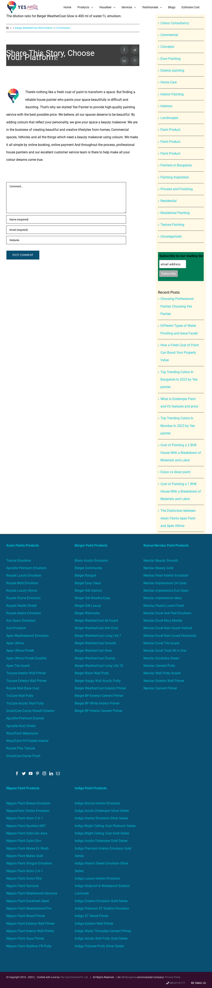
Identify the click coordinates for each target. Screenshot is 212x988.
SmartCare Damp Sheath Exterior (30, 711)
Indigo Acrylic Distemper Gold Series (101, 841)
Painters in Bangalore (176, 165)
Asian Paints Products (22, 545)
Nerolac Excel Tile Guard (161, 643)
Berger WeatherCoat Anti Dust (96, 628)
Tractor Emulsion (18, 561)
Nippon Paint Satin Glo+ (23, 841)
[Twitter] (24, 773)
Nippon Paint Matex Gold (24, 856)
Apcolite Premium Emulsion (26, 568)
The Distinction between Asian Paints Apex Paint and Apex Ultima (178, 518)
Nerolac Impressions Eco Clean (166, 591)
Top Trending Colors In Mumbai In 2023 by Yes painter (177, 425)
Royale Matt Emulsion (22, 583)
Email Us (200, 983)
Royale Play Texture (20, 748)
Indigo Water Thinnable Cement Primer (103, 931)
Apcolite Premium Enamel (25, 718)
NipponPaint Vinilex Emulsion (27, 811)
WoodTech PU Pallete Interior (27, 741)
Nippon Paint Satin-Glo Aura (26, 833)
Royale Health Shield (21, 606)
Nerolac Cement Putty (159, 666)
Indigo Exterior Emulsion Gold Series (101, 901)
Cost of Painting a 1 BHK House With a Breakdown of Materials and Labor (180, 491)
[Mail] (58, 773)
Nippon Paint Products (22, 788)
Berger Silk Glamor (88, 591)
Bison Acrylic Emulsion (91, 561)
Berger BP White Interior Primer (97, 703)
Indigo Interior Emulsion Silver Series (101, 818)
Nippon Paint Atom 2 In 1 (24, 818)
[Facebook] (17, 773)
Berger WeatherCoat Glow (93, 651)
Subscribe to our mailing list (181, 256)
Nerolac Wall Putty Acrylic (162, 673)
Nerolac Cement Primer (160, 688)
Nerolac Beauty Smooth (160, 561)
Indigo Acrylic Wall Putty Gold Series (101, 938)
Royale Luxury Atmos (21, 591)
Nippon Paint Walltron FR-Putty (29, 946)
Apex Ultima (15, 643)
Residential (168, 201)
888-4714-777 (177, 983)
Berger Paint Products (91, 545)
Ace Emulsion (16, 628)
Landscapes (169, 118)
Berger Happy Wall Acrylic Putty (98, 681)
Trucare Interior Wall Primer (26, 673)
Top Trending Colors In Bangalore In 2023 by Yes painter (179, 379)
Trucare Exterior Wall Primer (26, 681)
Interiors (166, 106)
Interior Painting (172, 94)
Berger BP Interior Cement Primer (98, 711)
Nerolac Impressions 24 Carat (165, 583)
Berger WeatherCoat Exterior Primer (100, 688)
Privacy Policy (173, 977)
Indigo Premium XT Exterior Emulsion (102, 908)
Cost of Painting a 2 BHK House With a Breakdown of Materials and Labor (180, 452)
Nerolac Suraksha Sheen (161, 658)
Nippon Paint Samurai (22, 886)
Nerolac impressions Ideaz (162, 598)
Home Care (168, 82)
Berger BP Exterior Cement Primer (99, 696)
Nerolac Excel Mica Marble (162, 621)
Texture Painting (172, 225)
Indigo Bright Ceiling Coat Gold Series (102, 833)
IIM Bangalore (129, 977)
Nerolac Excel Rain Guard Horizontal (169, 636)
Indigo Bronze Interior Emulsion (97, 803)
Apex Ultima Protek (20, 651)
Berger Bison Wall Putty (92, 673)
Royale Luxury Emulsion (23, 575)
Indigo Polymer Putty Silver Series (99, 946)
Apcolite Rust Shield (20, 726)
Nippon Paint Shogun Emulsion (29, 863)
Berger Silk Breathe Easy (92, 598)
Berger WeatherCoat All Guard (96, 621)
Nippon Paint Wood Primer (25, 916)
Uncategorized (170, 236)
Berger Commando (88, 568)
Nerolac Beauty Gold (158, 568)
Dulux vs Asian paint (175, 472)
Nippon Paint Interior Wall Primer (30, 931)
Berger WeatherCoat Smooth (95, 643)
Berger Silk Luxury (88, 606)
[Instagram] (44, 773)
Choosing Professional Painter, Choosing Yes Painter (177, 306)
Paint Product (170, 130)
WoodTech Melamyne (22, 733)
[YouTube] (31, 773)
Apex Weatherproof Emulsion (27, 636)
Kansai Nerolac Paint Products (166, 545)
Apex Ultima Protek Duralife (26, 658)
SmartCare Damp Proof (23, 756)
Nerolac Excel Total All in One (165, 651)
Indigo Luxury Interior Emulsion (97, 878)
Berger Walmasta (87, 613)
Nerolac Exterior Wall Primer (163, 681)
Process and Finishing (176, 189)
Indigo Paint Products (91, 788)
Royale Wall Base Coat (22, 688)
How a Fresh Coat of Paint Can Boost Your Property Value (179, 352)
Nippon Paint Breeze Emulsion (28, 803)
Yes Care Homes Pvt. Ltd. (74, 977)
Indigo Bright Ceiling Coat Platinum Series (105, 826)
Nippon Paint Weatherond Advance (31, 893)
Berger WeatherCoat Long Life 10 (99, 666)
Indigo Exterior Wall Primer (94, 923)
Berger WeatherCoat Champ (95, 658)
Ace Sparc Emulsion (20, 621)
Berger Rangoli (85, 575)
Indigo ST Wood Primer (91, 916)
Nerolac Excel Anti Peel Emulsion (167, 613)
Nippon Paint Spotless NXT (26, 826)
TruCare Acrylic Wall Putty (25, 703)
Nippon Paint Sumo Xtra (24, 878)
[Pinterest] (37, 773)
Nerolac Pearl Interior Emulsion (165, 575)
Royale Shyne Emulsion (23, 598)
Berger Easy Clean (88, 583)
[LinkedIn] (51, 773)
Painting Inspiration (174, 177)
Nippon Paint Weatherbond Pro (28, 908)
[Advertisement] (106, 46)
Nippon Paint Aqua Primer (25, 938)
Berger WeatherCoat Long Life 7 (98, 636)
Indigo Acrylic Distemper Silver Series (102, 811)
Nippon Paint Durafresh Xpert (27, 901)
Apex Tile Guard (17, 666)
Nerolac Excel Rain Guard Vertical (167, 628)
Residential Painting (175, 213)
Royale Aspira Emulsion (23, 613)
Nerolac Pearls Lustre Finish (163, 606)
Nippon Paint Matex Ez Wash (27, 848)
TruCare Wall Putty (19, 696)
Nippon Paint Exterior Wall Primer (30, 923)
